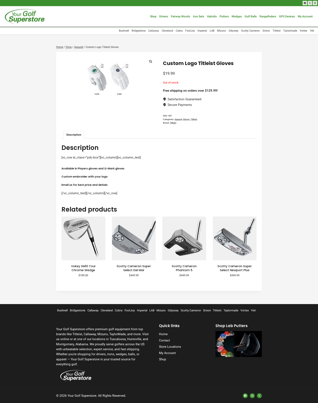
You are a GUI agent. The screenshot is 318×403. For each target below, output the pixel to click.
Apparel (178, 119)
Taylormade (290, 30)
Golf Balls (251, 16)
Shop (153, 16)
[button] (151, 62)
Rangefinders (268, 16)
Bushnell (124, 30)
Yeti (312, 30)
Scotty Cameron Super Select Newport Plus (234, 268)
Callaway (153, 30)
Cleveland (167, 30)
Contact (164, 340)
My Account (305, 16)
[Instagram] (315, 3)
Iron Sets (198, 16)
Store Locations (170, 347)
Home (163, 334)
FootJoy (190, 30)
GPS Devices (287, 16)
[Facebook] (305, 3)
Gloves (186, 119)
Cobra (179, 30)
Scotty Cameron (250, 30)
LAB (212, 30)
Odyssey (233, 30)
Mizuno (221, 30)
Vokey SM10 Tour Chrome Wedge (83, 268)
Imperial (202, 30)
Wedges (237, 16)
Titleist (277, 30)
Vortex (303, 30)
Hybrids (212, 16)
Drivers (163, 16)
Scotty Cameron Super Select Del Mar (134, 268)
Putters (224, 16)
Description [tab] (73, 134)
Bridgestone (139, 30)
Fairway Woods (180, 16)
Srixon (266, 30)
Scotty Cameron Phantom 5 (184, 268)
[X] (310, 3)
